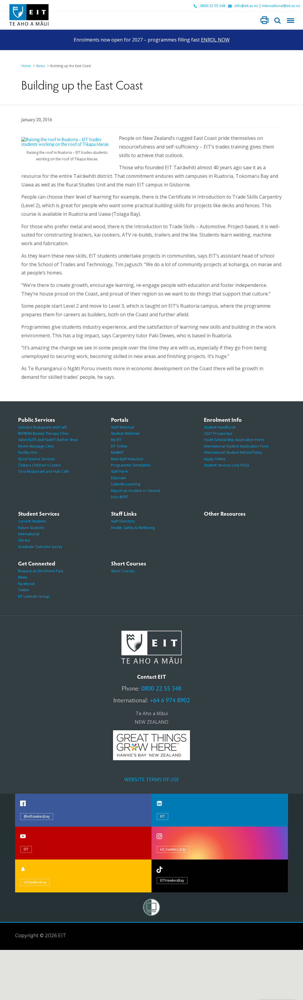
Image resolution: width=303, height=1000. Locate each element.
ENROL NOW (215, 39)
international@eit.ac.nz (281, 6)
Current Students (32, 521)
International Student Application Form (236, 446)
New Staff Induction (127, 458)
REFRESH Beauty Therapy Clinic (43, 433)
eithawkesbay (35, 882)
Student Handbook (220, 427)
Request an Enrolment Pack (40, 571)
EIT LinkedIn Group (33, 596)
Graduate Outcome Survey (40, 546)
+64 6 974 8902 (170, 699)
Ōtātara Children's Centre (39, 465)
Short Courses (123, 571)
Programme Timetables (131, 465)
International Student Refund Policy (233, 452)
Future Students (31, 527)
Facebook (26, 583)
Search (277, 20)
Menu (290, 20)
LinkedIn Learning (125, 484)
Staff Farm (119, 471)
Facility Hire (27, 452)
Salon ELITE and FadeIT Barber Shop (48, 439)
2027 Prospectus (218, 433)
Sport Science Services (36, 458)
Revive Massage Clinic (36, 446)
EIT (162, 816)
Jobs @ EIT (119, 496)
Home (26, 65)
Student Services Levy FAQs (226, 465)
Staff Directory (123, 521)
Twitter (24, 589)
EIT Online (119, 446)
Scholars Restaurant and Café (42, 427)
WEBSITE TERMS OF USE (151, 779)
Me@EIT (117, 452)
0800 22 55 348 (212, 6)
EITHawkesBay (172, 880)
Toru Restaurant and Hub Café (43, 471)
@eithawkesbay (37, 816)
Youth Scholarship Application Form (234, 439)
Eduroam (118, 477)
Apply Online (214, 458)
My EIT (116, 439)
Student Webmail (125, 433)
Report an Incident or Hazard (135, 490)
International (28, 533)
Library (24, 540)
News (40, 65)
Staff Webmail (122, 427)
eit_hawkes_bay (173, 849)
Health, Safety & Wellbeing (133, 527)
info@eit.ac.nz (246, 6)
